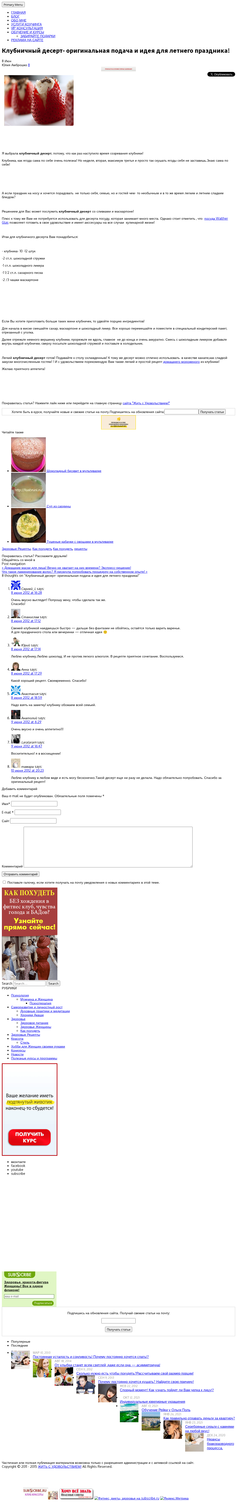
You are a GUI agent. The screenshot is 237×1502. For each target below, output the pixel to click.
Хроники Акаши (32, 1015)
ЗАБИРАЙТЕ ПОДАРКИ (37, 36)
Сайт (5, 821)
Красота (17, 1038)
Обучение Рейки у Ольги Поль (166, 1410)
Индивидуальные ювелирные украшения (152, 1401)
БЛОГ (15, 16)
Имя (6, 804)
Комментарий (12, 866)
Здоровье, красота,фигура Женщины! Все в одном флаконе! (26, 1286)
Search (7, 983)
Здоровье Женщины (35, 1027)
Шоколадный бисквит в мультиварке (73, 471)
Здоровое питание (34, 1023)
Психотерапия (40, 1003)
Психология (20, 995)
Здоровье (18, 1019)
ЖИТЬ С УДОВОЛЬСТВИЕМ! (59, 1466)
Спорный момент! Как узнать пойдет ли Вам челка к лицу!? (167, 1390)
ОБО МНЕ (18, 20)
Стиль (24, 1042)
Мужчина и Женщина (36, 999)
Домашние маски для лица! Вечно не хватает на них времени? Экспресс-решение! (66, 568)
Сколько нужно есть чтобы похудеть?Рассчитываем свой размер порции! (134, 1373)
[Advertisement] (118, 296)
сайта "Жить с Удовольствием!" (146, 403)
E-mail (8, 812)
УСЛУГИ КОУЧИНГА (26, 24)
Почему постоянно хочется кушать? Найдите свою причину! (146, 1381)
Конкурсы (18, 1050)
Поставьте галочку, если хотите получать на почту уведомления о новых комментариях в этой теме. (83, 882)
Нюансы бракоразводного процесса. (220, 1443)
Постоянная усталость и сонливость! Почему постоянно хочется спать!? (91, 1356)
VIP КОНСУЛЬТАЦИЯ (27, 28)
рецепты (80, 549)
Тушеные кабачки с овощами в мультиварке (79, 541)
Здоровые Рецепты (16, 549)
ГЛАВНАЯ (18, 12)
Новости (17, 1054)
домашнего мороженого (181, 362)
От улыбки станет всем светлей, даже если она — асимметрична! (107, 1365)
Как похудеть (42, 549)
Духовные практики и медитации (45, 1011)
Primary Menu (13, 4)
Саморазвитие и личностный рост (36, 1007)
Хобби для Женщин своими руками (38, 1046)
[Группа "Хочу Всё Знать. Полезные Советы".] (76, 1498)
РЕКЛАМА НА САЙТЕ (27, 40)
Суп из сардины (58, 506)
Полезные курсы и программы (34, 1058)
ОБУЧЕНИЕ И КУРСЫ (27, 32)
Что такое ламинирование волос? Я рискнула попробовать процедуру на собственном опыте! (74, 572)
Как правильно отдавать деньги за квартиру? (199, 1418)
